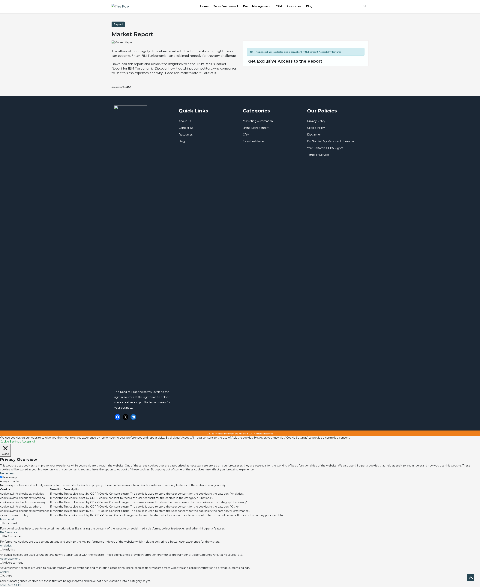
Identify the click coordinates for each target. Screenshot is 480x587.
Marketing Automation (258, 121)
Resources (294, 6)
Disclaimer (314, 134)
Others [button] (4, 572)
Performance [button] (8, 532)
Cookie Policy (316, 128)
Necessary (10, 477)
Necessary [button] (7, 473)
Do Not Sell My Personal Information (331, 141)
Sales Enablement (225, 6)
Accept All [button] (28, 441)
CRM (279, 6)
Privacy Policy (316, 121)
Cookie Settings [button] (10, 441)
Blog (309, 6)
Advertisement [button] (10, 558)
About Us (185, 121)
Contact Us (186, 128)
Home (204, 6)
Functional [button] (7, 519)
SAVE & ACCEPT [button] (10, 585)
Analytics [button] (6, 545)
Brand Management (257, 6)
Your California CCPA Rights (325, 148)
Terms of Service (318, 154)
